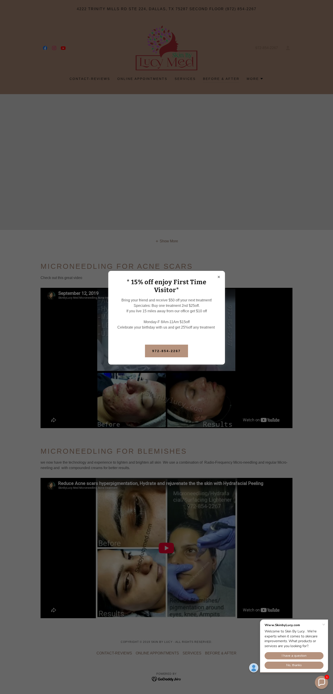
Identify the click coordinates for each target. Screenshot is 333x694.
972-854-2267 (166, 351)
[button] (321, 682)
